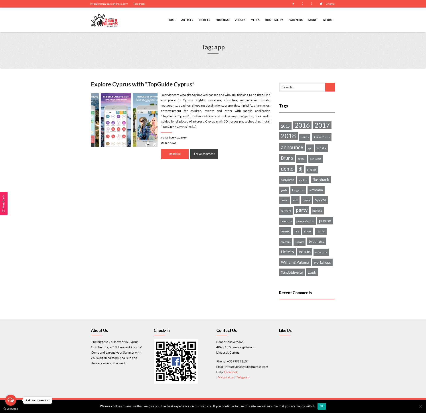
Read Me (175, 154)
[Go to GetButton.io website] (11, 408)
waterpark (321, 252)
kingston (298, 190)
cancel (301, 158)
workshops (322, 262)
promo (325, 220)
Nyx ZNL (321, 200)
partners (286, 210)
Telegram (139, 3)
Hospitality (274, 19)
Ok (322, 406)
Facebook (293, 4)
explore (303, 180)
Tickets (204, 19)
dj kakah (312, 169)
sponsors (285, 241)
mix (295, 200)
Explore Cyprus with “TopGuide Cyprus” (143, 84)
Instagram (302, 4)
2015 (285, 126)
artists (321, 148)
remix (285, 231)
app (310, 148)
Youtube (311, 4)
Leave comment (204, 154)
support (299, 241)
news (173, 142)
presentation (305, 221)
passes (317, 210)
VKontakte (330, 3)
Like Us (285, 330)
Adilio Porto (322, 137)
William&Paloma (295, 262)
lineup (284, 200)
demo (287, 169)
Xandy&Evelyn (292, 272)
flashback (320, 179)
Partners (295, 19)
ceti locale (315, 158)
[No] (420, 406)
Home (172, 19)
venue (304, 251)
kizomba (316, 190)
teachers (316, 241)
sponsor (320, 231)
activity (305, 137)
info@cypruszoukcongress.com (109, 3)
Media (255, 19)
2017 (322, 125)
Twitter (321, 4)
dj (300, 169)
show (308, 231)
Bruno (287, 158)
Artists (187, 19)
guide (284, 190)
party (302, 210)
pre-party (286, 221)
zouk (312, 272)
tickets (287, 251)
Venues (240, 19)
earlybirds (287, 180)
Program (222, 19)
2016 (302, 125)
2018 (288, 136)
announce (292, 147)
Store (327, 19)
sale (296, 231)
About (313, 19)
